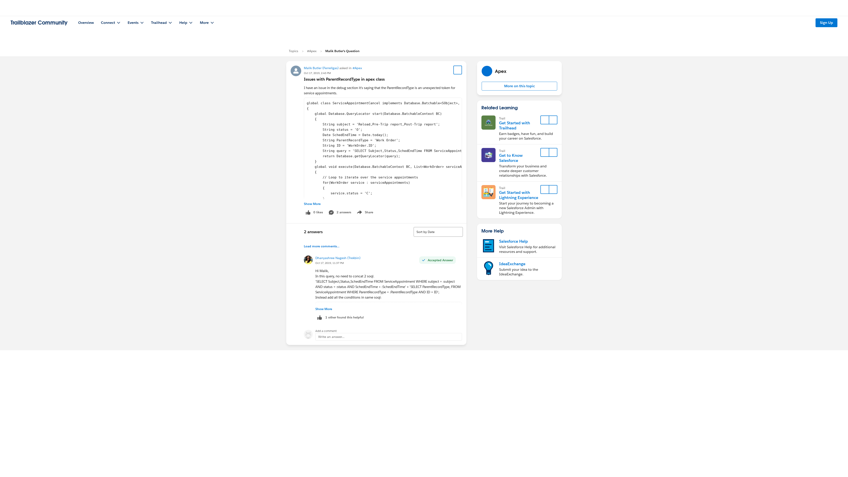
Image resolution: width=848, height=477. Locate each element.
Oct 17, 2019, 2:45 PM (317, 73)
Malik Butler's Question (342, 51)
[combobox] (438, 232)
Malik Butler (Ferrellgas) (321, 68)
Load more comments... (321, 246)
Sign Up (826, 22)
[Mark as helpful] (319, 317)
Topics (293, 51)
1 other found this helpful (344, 317)
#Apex (311, 51)
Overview (86, 22)
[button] (519, 86)
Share (364, 213)
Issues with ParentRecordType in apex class (344, 79)
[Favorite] (458, 70)
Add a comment (326, 331)
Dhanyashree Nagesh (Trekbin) (337, 258)
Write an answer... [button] (331, 337)
